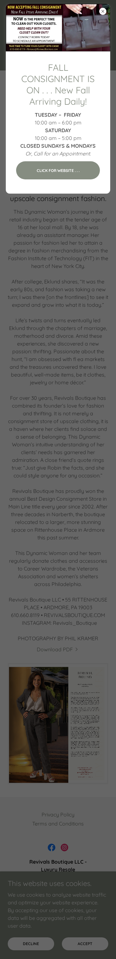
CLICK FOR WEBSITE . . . (58, 170)
